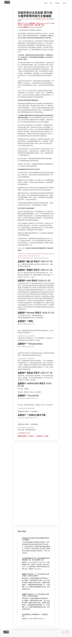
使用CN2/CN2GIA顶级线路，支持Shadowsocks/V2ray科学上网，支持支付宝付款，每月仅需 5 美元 (36, 24)
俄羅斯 (39, 19)
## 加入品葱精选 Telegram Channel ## (30, 27)
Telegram (57, 3)
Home (45, 3)
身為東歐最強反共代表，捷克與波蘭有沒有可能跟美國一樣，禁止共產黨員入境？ (36, 559)
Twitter (64, 3)
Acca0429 (21, 19)
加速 (45, 19)
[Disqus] (36, 467)
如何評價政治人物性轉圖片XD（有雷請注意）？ (35, 615)
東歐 (47, 19)
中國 (42, 19)
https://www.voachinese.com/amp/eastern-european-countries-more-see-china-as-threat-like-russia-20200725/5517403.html (36, 256)
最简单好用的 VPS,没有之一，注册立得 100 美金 (33, 436)
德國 (37, 19)
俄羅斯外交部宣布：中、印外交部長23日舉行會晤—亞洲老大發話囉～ (35, 575)
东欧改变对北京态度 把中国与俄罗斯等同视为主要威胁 (35, 539)
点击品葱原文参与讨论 (24, 433)
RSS (51, 3)
